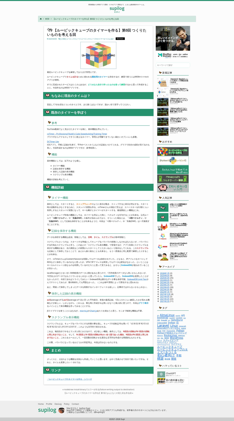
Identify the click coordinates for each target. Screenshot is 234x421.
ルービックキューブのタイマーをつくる (95, 39)
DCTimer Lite (53, 141)
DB (158, 320)
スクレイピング (170, 340)
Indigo (171, 322)
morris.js (84, 310)
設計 (112, 39)
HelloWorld (177, 320)
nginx (183, 328)
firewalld (164, 320)
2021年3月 (164, 299)
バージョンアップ (163, 344)
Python (180, 330)
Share (121, 39)
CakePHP (172, 318)
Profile (49, 404)
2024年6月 (164, 280)
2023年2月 (164, 285)
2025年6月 (164, 275)
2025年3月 (164, 278)
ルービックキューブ (73, 39)
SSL (162, 338)
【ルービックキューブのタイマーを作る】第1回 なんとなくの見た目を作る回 (98, 393)
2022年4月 (164, 287)
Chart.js (93, 310)
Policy (66, 404)
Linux (174, 325)
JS (61, 39)
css (184, 318)
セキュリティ (162, 342)
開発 (173, 358)
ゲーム (159, 340)
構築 (160, 358)
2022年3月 (164, 289)
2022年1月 (164, 292)
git (169, 320)
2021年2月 (164, 301)
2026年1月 (164, 273)
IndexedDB (162, 323)
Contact (75, 404)
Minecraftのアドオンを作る (168, 328)
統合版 (167, 359)
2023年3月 (164, 282)
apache (178, 315)
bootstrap (162, 317)
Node (159, 331)
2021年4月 (164, 296)
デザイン (173, 342)
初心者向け (166, 355)
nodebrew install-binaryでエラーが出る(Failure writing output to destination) (99, 389)
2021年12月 (165, 294)
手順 (178, 355)
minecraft (182, 326)
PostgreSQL (171, 331)
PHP (164, 331)
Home (41, 404)
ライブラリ (176, 344)
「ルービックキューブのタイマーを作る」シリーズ (69, 379)
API (183, 315)
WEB (47, 19)
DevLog (58, 404)
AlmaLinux (167, 315)
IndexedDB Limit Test (137, 279)
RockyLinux (170, 335)
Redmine (160, 335)
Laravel (163, 325)
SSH (158, 338)
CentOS (179, 318)
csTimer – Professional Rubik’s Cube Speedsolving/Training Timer (77, 133)
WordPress (176, 337)
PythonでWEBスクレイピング (172, 333)
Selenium (181, 335)
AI (158, 315)
